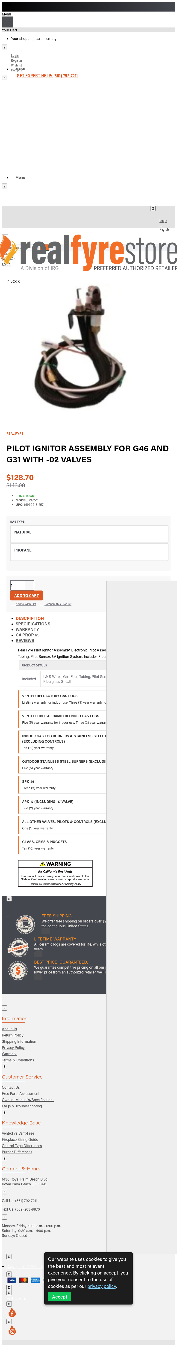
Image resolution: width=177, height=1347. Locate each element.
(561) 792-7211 (26, 1200)
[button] (26, 595)
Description (30, 618)
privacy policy (101, 1286)
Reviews (25, 640)
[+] (141, 917)
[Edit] (4, 47)
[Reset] (7, 21)
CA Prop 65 (27, 635)
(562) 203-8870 (27, 1209)
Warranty (27, 629)
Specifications (33, 624)
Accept (59, 1297)
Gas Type (17, 521)
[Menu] (7, 232)
